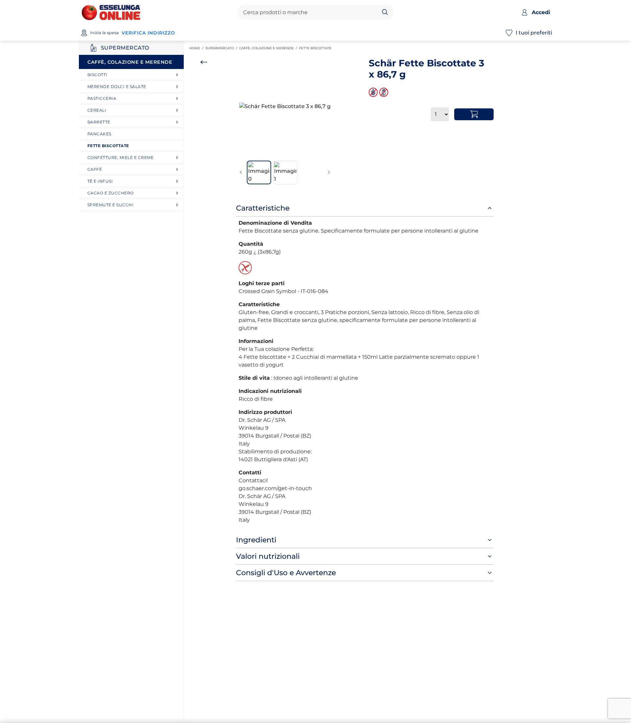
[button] (285, 106)
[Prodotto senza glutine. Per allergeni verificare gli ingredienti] (374, 92)
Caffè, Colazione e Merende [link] (269, 48)
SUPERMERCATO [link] (222, 48)
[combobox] (310, 12)
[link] (133, 74)
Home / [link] (197, 48)
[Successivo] (329, 172)
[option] (285, 106)
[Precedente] (241, 172)
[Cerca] (385, 12)
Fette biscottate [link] (316, 48)
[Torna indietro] (203, 62)
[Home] (111, 12)
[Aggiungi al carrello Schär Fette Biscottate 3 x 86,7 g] (474, 114)
